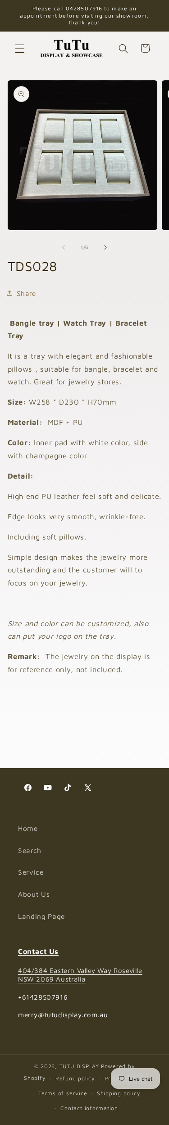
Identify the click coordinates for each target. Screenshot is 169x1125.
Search (29, 850)
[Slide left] (63, 247)
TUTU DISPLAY (79, 1066)
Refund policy (75, 1078)
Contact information (89, 1108)
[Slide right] (105, 247)
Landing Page (41, 916)
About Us (34, 894)
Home (28, 828)
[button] (20, 48)
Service (31, 872)
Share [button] (26, 293)
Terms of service (62, 1093)
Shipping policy (119, 1093)
